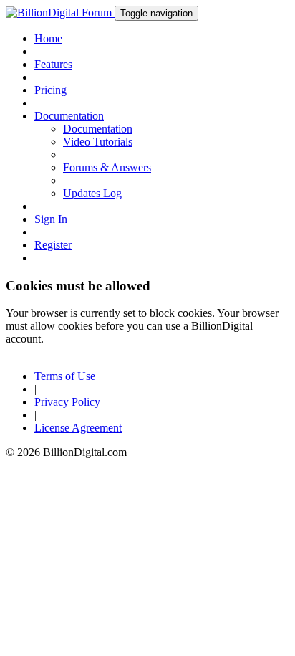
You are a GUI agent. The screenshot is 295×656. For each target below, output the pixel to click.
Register (53, 245)
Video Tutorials (97, 142)
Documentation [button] (69, 116)
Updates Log (92, 193)
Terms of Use (64, 376)
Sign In (50, 219)
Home (48, 38)
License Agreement (78, 428)
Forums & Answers (107, 167)
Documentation (97, 129)
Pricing (50, 90)
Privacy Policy (67, 402)
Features (53, 64)
